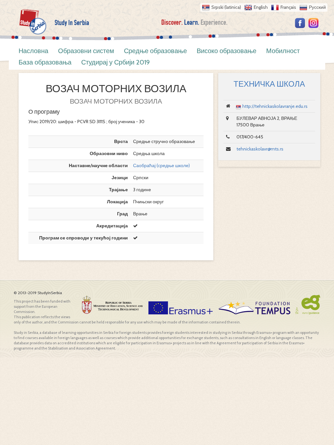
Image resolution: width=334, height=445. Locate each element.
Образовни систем (86, 51)
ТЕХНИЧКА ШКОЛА (269, 84)
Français (288, 7)
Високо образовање (226, 51)
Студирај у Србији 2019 (115, 62)
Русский (317, 7)
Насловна (33, 51)
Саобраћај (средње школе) (161, 165)
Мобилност (283, 51)
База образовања (45, 62)
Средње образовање (155, 51)
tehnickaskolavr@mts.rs (259, 149)
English (261, 7)
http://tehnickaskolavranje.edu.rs (275, 106)
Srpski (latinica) (226, 7)
